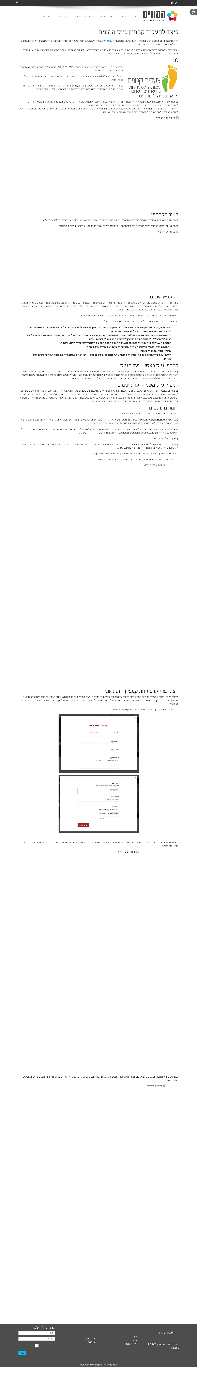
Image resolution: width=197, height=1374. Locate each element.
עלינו (123, 16)
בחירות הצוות (83, 16)
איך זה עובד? (106, 16)
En (176, 3)
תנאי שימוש (90, 1338)
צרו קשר (46, 16)
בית (135, 16)
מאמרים (62, 16)
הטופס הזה (108, 41)
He (170, 2)
